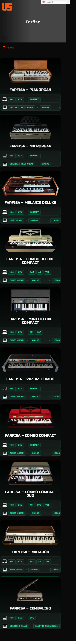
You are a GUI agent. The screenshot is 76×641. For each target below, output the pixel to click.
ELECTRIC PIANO (18, 626)
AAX (32, 272)
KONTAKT (34, 99)
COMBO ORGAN (17, 280)
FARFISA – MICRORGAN (30, 146)
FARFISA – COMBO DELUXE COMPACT (30, 261)
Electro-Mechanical (46, 626)
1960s (57, 280)
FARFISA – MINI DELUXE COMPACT (30, 321)
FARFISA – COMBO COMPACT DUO (30, 494)
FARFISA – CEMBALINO (30, 608)
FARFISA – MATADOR (30, 552)
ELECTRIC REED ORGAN (21, 107)
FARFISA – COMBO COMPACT (30, 435)
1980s (55, 220)
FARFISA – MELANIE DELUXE (30, 202)
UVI (39, 505)
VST (47, 272)
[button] (5, 38)
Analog (45, 107)
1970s (57, 397)
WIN (20, 99)
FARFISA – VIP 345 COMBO (30, 379)
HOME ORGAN (16, 220)
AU (39, 272)
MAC (12, 99)
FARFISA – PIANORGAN (30, 90)
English (49, 2)
